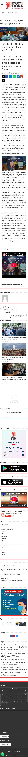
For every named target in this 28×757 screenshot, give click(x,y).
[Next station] (7, 447)
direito (23, 651)
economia (5, 653)
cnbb (21, 649)
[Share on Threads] (3, 80)
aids (16, 645)
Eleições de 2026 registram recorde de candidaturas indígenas (14, 570)
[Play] (10, 447)
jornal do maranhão (9, 665)
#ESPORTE (4, 645)
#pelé (10, 645)
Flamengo (21, 660)
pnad (16, 669)
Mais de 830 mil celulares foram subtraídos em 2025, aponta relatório (14, 581)
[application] (14, 499)
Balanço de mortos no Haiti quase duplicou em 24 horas (17, 315)
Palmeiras (11, 670)
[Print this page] (21, 76)
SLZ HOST (17, 751)
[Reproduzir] (3, 505)
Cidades (4, 527)
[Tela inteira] (25, 505)
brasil (15, 649)
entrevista (6, 659)
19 (14, 699)
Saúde (4, 557)
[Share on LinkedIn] (18, 76)
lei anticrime (22, 665)
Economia (4, 534)
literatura (3, 667)
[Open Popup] (21, 447)
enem (17, 656)
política (9, 672)
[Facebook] (11, 636)
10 (6, 697)
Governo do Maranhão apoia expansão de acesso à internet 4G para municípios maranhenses (10, 309)
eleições (22, 653)
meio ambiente (11, 667)
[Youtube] (14, 636)
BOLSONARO (9, 649)
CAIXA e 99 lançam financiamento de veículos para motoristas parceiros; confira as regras (14, 379)
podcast (20, 669)
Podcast (4, 550)
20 (18, 699)
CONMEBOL (4, 651)
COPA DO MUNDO (12, 651)
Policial (4, 552)
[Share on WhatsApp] (14, 76)
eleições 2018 (8, 656)
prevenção (16, 672)
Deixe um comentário (7, 73)
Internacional (5, 545)
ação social (3, 649)
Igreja (3, 543)
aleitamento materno (21, 645)
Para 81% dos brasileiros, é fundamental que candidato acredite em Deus (11, 566)
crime (20, 651)
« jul (1, 705)
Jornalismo (5, 72)
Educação (4, 536)
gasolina (10, 662)
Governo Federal (21, 662)
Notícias (4, 548)
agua (13, 645)
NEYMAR (19, 667)
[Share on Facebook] (6, 76)
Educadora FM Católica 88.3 (9, 750)
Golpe (15, 662)
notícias (4, 669)
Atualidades (8, 20)
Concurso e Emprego (7, 529)
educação (14, 653)
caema (18, 649)
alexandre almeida (4, 647)
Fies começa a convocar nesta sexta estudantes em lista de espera (13, 577)
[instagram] (17, 636)
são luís (9, 675)
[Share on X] (3, 76)
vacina (13, 675)
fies (16, 659)
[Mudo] (23, 505)
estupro (13, 659)
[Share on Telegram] (10, 76)
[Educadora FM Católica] (14, 5)
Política (4, 555)
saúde (3, 675)
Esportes (4, 538)
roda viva (22, 672)
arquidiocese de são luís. (18, 647)
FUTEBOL (4, 662)
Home (2, 20)
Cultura (4, 531)
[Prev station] (14, 447)
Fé (2, 541)
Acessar (25, 408)
